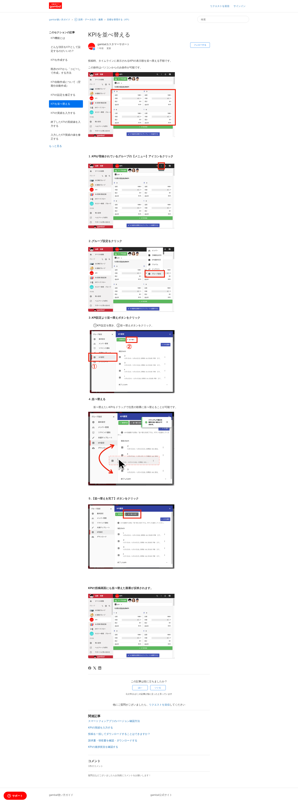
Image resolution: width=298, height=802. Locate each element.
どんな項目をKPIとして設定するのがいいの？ (66, 49)
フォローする (200, 45)
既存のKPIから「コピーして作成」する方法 (66, 71)
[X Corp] (94, 668)
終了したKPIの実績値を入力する (66, 123)
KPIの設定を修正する (63, 94)
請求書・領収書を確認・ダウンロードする (112, 740)
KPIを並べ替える (60, 103)
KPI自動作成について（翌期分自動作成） (66, 83)
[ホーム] (55, 7)
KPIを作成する (59, 59)
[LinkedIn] (99, 668)
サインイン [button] (240, 5)
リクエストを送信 (219, 5)
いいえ (158, 687)
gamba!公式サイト (161, 794)
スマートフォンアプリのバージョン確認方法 (114, 721)
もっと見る (55, 146)
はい (140, 687)
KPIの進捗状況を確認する (103, 746)
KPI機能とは (58, 38)
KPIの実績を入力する (63, 113)
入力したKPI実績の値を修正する (66, 136)
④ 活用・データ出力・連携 (88, 19)
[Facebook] (89, 668)
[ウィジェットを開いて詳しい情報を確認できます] (15, 796)
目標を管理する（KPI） (118, 19)
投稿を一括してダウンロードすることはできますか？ (119, 734)
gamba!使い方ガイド (59, 19)
